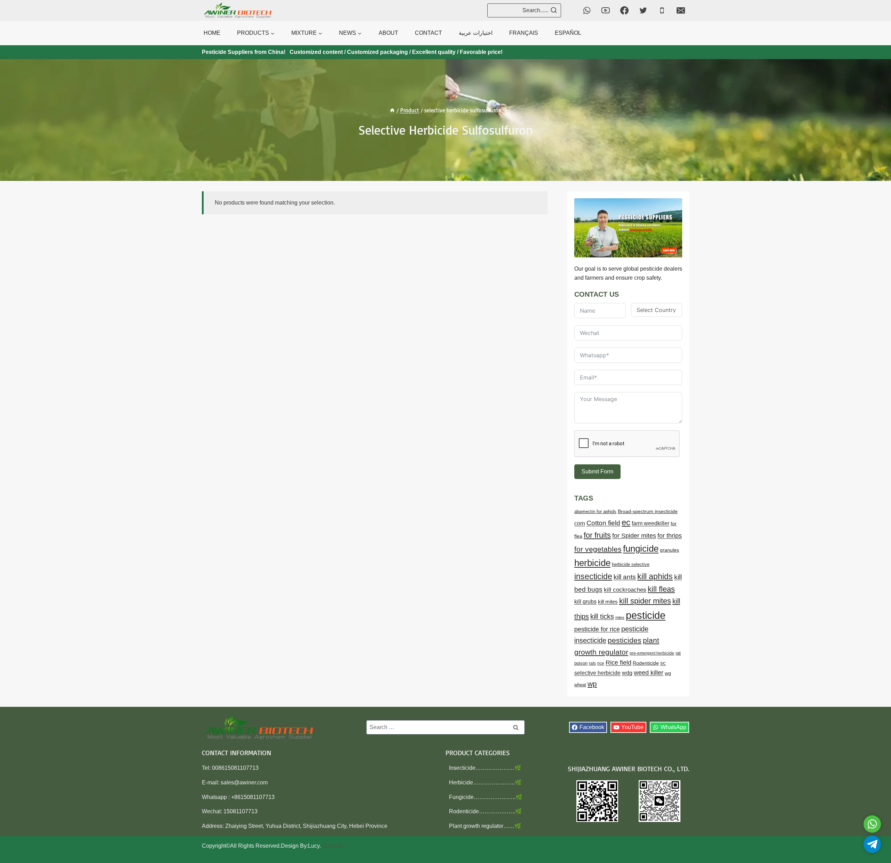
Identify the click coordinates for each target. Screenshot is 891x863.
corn (579, 523)
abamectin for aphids (595, 511)
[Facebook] (624, 10)
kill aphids (655, 576)
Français (523, 33)
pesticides (624, 640)
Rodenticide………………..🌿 (485, 811)
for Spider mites (634, 535)
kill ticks (602, 616)
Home (212, 33)
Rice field (618, 662)
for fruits (597, 535)
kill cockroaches (625, 589)
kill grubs (585, 602)
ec (626, 522)
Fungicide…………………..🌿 (485, 797)
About (388, 33)
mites (619, 617)
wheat (580, 684)
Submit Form (597, 471)
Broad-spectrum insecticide (648, 511)
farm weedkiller (650, 523)
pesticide (645, 615)
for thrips (669, 535)
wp (592, 684)
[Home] (392, 110)
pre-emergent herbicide (652, 653)
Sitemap (332, 846)
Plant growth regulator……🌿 (485, 826)
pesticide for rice (597, 629)
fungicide (641, 548)
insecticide (593, 576)
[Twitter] (643, 10)
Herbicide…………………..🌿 (485, 782)
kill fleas (661, 589)
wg (668, 673)
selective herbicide (597, 673)
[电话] (662, 10)
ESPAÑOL (568, 33)
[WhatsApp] (586, 10)
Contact (428, 33)
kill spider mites (645, 601)
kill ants (625, 577)
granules (669, 550)
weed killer (648, 672)
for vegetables (598, 549)
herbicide (592, 563)
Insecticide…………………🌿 (485, 768)
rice (600, 663)
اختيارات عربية (475, 33)
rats (592, 663)
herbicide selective (630, 564)
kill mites (608, 602)
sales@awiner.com (244, 782)
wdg (627, 673)
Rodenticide (646, 663)
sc (663, 663)
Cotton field (603, 523)
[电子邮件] (680, 10)
